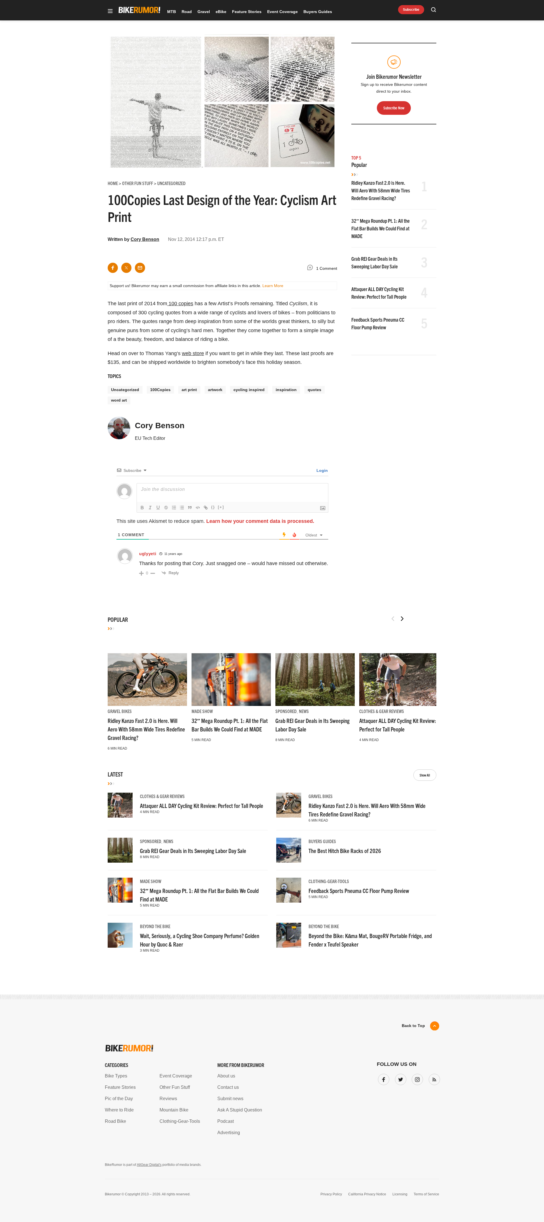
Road (187, 11)
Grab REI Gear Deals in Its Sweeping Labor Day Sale (193, 850)
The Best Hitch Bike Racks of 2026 (345, 850)
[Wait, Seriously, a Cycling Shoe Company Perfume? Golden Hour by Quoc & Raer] (120, 935)
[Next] (402, 619)
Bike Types (116, 1076)
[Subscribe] (433, 1078)
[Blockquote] (190, 507)
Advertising (228, 1132)
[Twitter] (399, 1078)
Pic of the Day (119, 1098)
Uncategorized (125, 389)
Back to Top (413, 1025)
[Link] (206, 507)
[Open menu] (110, 11)
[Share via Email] (140, 268)
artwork (215, 389)
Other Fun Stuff (175, 1087)
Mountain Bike (174, 1110)
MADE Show (202, 711)
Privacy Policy (331, 1194)
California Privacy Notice (367, 1194)
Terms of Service (426, 1194)
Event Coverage (282, 11)
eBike (221, 11)
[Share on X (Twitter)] (126, 268)
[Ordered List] (174, 507)
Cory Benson (145, 239)
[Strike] (166, 507)
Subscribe (411, 10)
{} (213, 507)
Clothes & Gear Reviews (381, 711)
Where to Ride (119, 1110)
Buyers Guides (317, 11)
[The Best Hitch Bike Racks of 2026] (288, 850)
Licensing (399, 1194)
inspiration (286, 389)
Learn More (272, 285)
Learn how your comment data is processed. (260, 521)
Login (321, 470)
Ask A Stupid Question (239, 1110)
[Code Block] (198, 507)
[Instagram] (416, 1078)
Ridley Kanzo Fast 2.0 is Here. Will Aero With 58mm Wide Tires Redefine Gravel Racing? (380, 190)
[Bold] (142, 507)
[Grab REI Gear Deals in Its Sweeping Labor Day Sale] (315, 679)
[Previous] (393, 619)
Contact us (228, 1087)
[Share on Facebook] (113, 268)
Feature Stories (247, 11)
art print (189, 389)
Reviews (168, 1098)
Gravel (203, 11)
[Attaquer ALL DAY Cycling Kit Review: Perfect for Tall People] (399, 679)
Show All (425, 775)
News (304, 711)
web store (193, 353)
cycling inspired (249, 389)
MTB (171, 11)
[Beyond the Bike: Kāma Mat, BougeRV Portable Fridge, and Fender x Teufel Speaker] (288, 935)
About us (226, 1076)
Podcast (225, 1121)
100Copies (160, 389)
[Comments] (311, 268)
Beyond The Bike (155, 926)
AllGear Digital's (149, 1165)
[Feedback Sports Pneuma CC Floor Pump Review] (288, 890)
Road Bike (115, 1121)
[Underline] (158, 507)
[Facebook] (382, 1078)
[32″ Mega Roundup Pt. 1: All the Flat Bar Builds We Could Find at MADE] (231, 679)
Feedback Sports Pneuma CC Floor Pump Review (359, 890)
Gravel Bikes (120, 711)
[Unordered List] (182, 507)
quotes (314, 389)
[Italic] (150, 507)
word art (119, 400)
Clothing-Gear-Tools (329, 881)
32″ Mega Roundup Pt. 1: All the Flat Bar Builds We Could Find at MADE (380, 228)
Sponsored (286, 711)
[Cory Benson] (119, 430)
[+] (221, 507)
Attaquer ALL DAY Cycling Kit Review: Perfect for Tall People (201, 805)
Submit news (230, 1098)
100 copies (180, 303)
